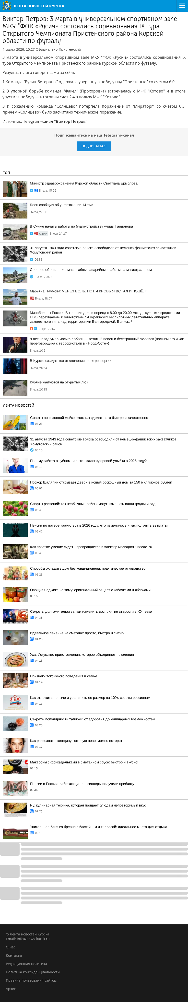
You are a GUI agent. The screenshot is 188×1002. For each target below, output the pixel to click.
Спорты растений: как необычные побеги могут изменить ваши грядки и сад (92, 504)
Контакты (14, 955)
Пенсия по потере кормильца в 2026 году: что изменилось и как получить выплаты (98, 525)
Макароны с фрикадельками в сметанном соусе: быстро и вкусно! (84, 762)
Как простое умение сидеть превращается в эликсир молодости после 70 (91, 547)
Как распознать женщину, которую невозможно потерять (77, 741)
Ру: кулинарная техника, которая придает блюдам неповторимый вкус (88, 805)
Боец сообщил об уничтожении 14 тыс (61, 205)
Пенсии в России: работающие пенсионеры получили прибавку (82, 784)
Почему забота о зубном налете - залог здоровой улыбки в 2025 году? (88, 461)
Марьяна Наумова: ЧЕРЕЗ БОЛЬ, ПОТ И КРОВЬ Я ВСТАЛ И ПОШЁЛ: (88, 291)
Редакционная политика (26, 963)
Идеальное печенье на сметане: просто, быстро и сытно (77, 633)
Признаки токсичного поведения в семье (63, 676)
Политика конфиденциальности (33, 972)
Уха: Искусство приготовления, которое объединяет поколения (82, 654)
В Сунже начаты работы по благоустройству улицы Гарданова (81, 226)
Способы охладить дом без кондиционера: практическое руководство (87, 568)
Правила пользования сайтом (31, 980)
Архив (11, 988)
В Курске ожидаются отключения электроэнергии (70, 361)
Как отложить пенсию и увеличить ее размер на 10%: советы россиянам (90, 698)
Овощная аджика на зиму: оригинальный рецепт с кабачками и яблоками (90, 590)
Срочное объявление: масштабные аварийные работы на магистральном (91, 270)
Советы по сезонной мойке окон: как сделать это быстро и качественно (89, 418)
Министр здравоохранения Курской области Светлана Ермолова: (84, 183)
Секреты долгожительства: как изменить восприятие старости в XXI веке (91, 611)
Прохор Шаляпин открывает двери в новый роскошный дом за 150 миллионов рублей (101, 482)
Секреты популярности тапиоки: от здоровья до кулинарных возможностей (92, 719)
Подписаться (94, 146)
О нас (10, 947)
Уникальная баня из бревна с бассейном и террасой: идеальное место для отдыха (98, 827)
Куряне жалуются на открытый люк (59, 382)
